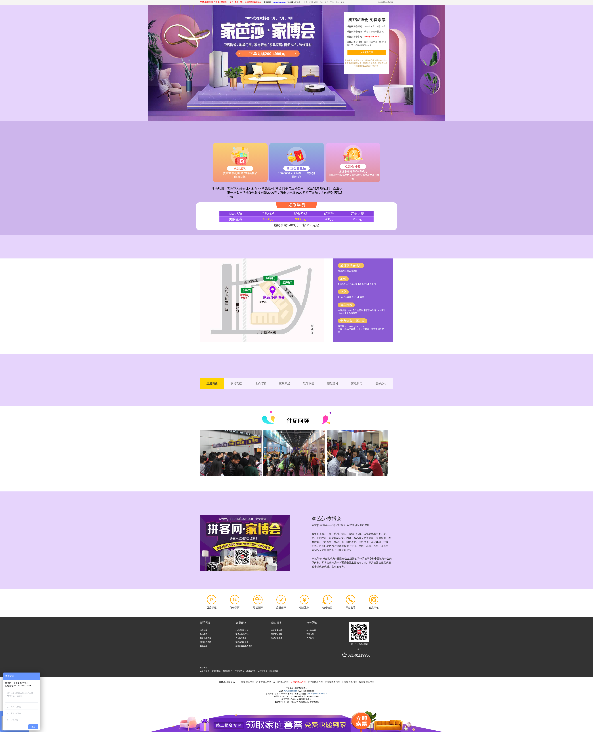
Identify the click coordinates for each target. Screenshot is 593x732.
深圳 (342, 2)
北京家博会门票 (349, 682)
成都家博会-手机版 (385, 2)
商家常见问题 (276, 630)
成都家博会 (251, 671)
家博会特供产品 (242, 634)
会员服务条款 (241, 638)
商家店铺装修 (276, 638)
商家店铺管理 (276, 634)
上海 (305, 2)
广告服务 (310, 638)
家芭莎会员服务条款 (244, 646)
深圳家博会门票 (366, 682)
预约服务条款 (205, 642)
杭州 (316, 2)
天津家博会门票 (332, 682)
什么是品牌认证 (242, 630)
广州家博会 (239, 671)
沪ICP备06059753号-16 (317, 694)
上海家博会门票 (246, 682)
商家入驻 (310, 634)
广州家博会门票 (263, 682)
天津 (332, 2)
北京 (337, 2)
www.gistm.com (290, 691)
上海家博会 (216, 671)
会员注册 (203, 646)
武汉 (326, 2)
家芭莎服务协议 (242, 642)
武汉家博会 (274, 671)
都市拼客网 (311, 630)
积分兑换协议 (205, 638)
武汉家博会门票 (315, 682)
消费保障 (203, 630)
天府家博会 (204, 671)
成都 (321, 2)
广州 (311, 2)
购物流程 (203, 634)
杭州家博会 (227, 671)
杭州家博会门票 (280, 682)
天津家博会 (262, 671)
